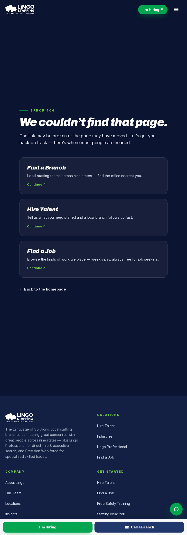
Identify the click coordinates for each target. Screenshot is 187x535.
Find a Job (105, 457)
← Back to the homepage (42, 289)
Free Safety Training (113, 503)
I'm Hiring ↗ (152, 10)
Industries (104, 436)
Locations (13, 503)
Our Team (13, 493)
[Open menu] (176, 9)
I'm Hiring (47, 527)
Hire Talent (106, 426)
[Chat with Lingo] (176, 509)
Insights (11, 514)
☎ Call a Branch (139, 527)
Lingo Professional (112, 447)
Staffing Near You (111, 514)
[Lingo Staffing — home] (19, 9)
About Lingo (15, 482)
